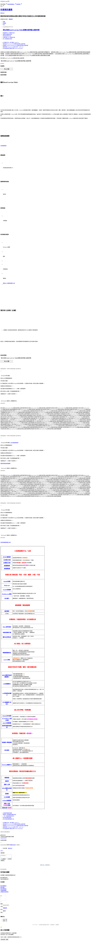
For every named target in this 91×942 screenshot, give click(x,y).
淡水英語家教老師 (14, 442)
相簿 (4, 21)
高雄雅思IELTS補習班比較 (9, 32)
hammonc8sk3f (3, 837)
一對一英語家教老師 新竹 (8, 816)
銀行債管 (2, 887)
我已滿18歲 (3, 939)
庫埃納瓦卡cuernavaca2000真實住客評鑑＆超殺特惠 (14, 43)
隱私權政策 (52, 924)
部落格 (4, 23)
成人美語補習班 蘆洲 (7, 38)
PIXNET (36, 924)
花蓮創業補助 (3, 890)
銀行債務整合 (3, 885)
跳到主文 (2, 13)
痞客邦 (11, 844)
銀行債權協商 (3, 888)
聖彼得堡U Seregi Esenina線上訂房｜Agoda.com (13, 46)
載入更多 (2, 852)
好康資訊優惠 (6, 9)
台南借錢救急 (3, 145)
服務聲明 (57, 924)
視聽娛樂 (11, 19)
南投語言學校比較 (7, 35)
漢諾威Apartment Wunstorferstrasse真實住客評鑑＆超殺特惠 (15, 45)
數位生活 (10, 848)
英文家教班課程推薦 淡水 (8, 819)
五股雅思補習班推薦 (7, 813)
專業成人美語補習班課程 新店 (9, 814)
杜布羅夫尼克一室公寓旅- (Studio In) (11, 42)
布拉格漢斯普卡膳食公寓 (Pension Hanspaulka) (13, 48)
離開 (7, 939)
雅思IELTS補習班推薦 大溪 (9, 283)
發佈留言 (2, 860)
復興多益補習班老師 (7, 34)
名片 (4, 24)
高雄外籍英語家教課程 (5, 463)
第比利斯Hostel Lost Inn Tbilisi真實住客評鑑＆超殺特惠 (21, 30)
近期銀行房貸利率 (4, 891)
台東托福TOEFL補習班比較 (9, 37)
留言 (14, 844)
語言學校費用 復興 (7, 817)
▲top (1, 850)
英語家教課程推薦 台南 (5, 542)
